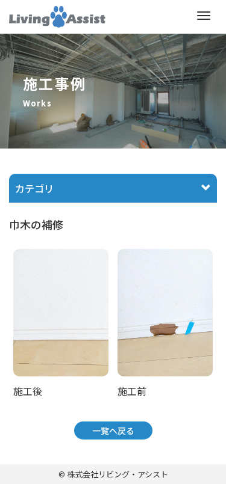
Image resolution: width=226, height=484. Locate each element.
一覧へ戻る (113, 430)
